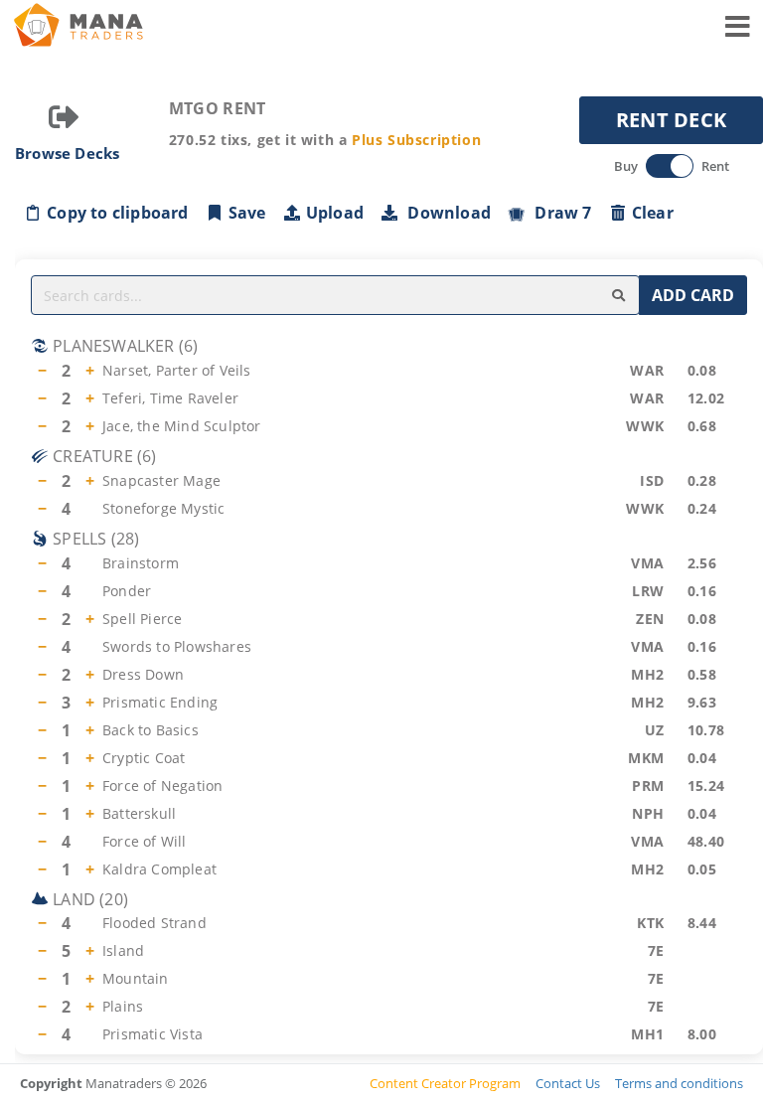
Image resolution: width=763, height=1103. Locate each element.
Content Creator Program (445, 1083)
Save (247, 213)
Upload (335, 213)
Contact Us (567, 1083)
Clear (653, 213)
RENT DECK (671, 119)
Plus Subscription (416, 139)
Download (445, 213)
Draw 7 (559, 213)
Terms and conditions (679, 1083)
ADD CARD (693, 295)
